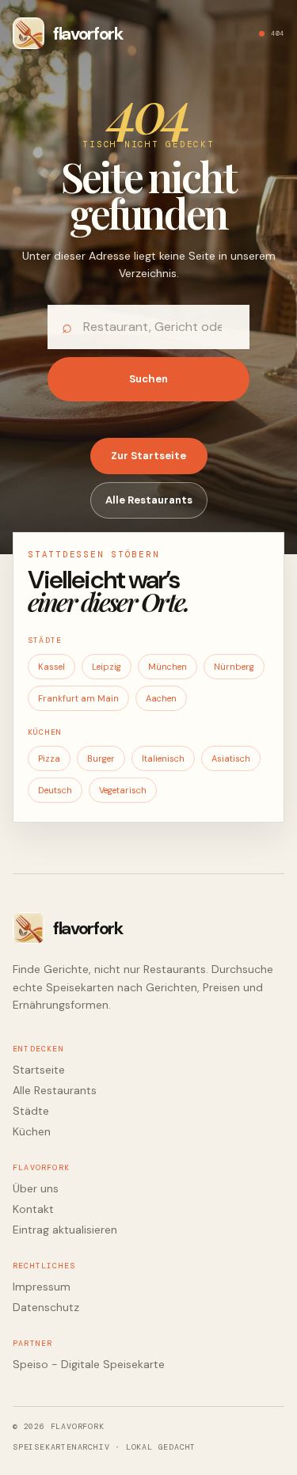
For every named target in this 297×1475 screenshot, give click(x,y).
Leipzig (106, 666)
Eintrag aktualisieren (65, 1229)
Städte (31, 1111)
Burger (101, 758)
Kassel (51, 666)
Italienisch (163, 758)
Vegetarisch (123, 790)
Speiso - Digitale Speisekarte (89, 1364)
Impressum (41, 1286)
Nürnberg (234, 666)
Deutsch (55, 790)
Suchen (148, 379)
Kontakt (33, 1209)
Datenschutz (46, 1307)
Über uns (36, 1188)
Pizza (49, 758)
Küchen (32, 1131)
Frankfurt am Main (78, 698)
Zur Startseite (148, 455)
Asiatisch (230, 758)
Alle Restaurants (148, 500)
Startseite (39, 1070)
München (167, 666)
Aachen (161, 698)
